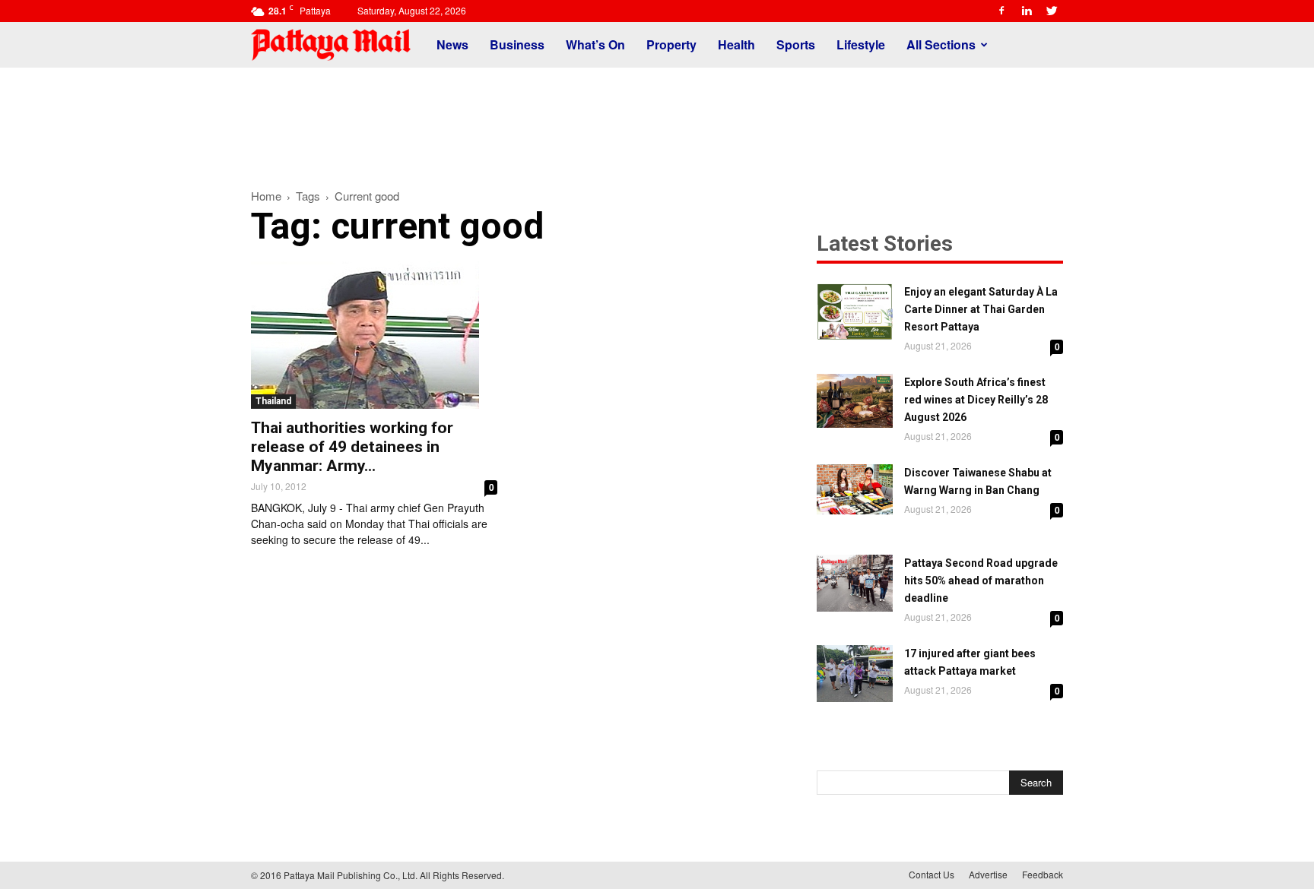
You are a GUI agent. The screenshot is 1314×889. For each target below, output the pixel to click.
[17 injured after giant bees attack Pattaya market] (855, 673)
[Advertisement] (657, 120)
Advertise (988, 874)
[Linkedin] (1026, 10)
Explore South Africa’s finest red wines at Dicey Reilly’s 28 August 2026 (976, 399)
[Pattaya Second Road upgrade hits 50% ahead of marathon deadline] (855, 583)
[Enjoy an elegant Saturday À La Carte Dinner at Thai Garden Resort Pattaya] (855, 311)
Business (517, 44)
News (452, 44)
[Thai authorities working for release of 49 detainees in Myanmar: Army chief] (374, 335)
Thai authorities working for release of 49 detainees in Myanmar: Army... (352, 447)
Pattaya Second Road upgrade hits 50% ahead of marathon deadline (981, 580)
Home (266, 196)
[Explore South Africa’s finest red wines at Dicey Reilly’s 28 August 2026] (855, 401)
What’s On (595, 44)
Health (736, 44)
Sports (795, 44)
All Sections (941, 44)
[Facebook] (1001, 10)
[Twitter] (1051, 10)
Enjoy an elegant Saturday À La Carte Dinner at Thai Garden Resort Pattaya (981, 309)
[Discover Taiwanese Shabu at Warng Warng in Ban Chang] (855, 489)
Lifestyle (860, 44)
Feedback (1042, 874)
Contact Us (931, 874)
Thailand (273, 401)
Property (671, 44)
